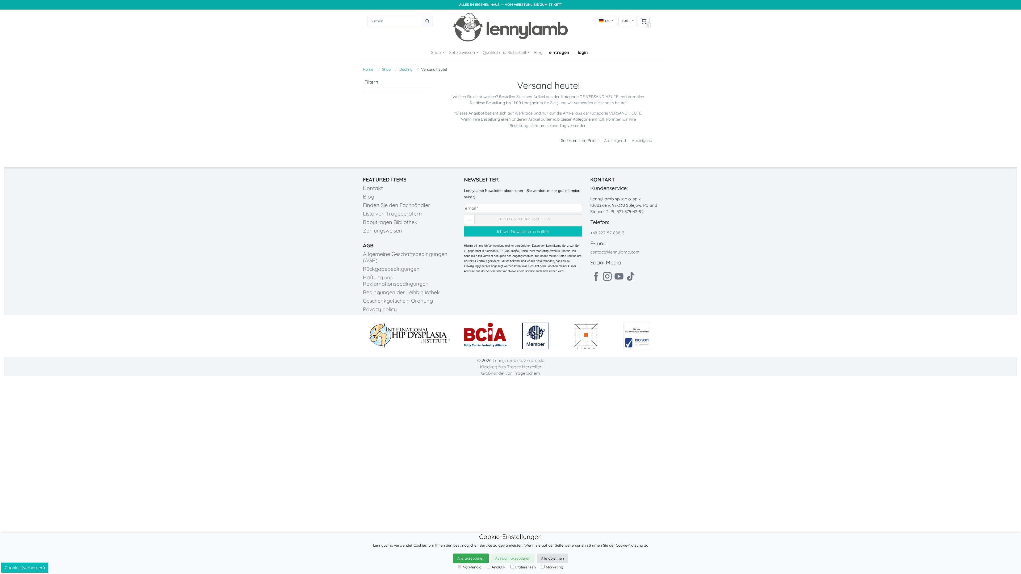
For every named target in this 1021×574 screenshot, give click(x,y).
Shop (436, 52)
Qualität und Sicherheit (504, 52)
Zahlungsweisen (382, 230)
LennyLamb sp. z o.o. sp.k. (518, 360)
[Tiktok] (630, 276)
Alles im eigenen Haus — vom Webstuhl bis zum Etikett (510, 5)
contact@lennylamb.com (615, 252)
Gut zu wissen (462, 52)
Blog (538, 52)
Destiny (405, 69)
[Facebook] (595, 276)
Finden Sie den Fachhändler (396, 205)
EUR (625, 21)
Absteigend (642, 140)
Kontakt (373, 188)
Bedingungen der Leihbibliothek (401, 292)
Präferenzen (525, 567)
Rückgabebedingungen (391, 268)
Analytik (498, 567)
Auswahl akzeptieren (512, 558)
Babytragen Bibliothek (390, 222)
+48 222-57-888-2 (607, 232)
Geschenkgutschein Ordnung (398, 300)
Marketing (554, 567)
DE (607, 21)
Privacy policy (380, 309)
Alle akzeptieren (470, 558)
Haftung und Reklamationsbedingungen (396, 280)
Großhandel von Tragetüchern (510, 373)
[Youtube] (619, 276)
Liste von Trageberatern (392, 213)
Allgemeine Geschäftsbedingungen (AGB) (405, 257)
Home (368, 69)
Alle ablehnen (552, 558)
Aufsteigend (615, 140)
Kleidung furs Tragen (500, 366)
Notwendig (472, 567)
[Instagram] (607, 276)
